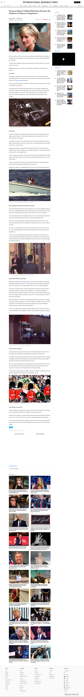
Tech (50, 5)
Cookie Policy (37, 678)
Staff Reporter (13, 18)
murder (28, 58)
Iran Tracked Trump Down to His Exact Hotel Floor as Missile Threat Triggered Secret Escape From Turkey (40, 510)
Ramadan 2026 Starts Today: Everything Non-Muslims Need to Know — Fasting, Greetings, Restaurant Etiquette (62, 25)
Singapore (51, 674)
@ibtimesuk (19, 18)
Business (35, 5)
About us (36, 670)
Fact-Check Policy (38, 683)
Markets (30, 5)
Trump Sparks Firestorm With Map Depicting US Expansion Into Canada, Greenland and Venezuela (40, 604)
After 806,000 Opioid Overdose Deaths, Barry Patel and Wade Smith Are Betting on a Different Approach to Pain (62, 80)
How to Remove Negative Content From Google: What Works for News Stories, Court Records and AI (61, 88)
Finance (21, 678)
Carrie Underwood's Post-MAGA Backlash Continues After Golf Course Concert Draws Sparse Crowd (40, 491)
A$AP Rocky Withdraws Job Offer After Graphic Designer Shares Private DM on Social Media (39, 585)
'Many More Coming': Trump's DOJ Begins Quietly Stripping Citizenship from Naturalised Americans (19, 642)
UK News (25, 5)
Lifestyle (61, 5)
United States (51, 678)
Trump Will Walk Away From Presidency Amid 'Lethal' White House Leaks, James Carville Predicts (18, 623)
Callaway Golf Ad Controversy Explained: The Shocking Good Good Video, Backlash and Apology (40, 529)
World (21, 5)
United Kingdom (52, 676)
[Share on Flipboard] (43, 19)
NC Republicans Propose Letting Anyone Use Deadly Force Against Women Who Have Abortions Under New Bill (19, 604)
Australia (50, 670)
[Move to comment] (49, 19)
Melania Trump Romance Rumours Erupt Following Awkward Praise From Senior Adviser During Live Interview (18, 585)
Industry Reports (23, 690)
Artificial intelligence (23, 681)
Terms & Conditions (38, 674)
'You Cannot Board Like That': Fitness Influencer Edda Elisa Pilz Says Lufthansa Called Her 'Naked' (40, 567)
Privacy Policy (37, 676)
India (50, 672)
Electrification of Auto (23, 676)
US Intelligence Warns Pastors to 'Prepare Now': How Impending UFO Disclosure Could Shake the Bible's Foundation (62, 17)
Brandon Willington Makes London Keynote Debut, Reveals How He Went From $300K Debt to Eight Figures (62, 102)
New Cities (22, 687)
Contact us (36, 672)
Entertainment (55, 5)
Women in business (23, 683)
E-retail (21, 670)
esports (21, 685)
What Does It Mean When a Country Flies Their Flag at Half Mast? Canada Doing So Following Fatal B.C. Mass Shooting (62, 32)
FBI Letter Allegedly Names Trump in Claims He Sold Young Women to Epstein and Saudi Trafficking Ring (18, 529)
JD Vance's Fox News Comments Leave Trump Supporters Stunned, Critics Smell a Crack (40, 642)
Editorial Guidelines (40, 433)
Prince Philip (23, 281)
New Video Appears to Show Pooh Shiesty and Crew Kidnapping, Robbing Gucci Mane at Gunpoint (40, 661)
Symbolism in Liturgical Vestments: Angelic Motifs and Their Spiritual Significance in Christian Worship (62, 73)
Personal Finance (45, 5)
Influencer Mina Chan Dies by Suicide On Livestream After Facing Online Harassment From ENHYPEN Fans (18, 491)
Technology (7, 681)
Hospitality (22, 672)
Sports (6, 687)
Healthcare (22, 674)
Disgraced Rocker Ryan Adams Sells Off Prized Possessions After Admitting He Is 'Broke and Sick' (18, 510)
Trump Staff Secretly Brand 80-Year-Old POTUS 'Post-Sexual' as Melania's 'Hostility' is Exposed (19, 661)
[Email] (47, 19)
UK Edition (79, 5)
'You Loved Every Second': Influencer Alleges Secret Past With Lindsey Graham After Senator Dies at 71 (19, 567)
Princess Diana (18, 80)
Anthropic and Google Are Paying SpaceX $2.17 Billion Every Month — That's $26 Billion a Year (40, 623)
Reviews (66, 5)
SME (39, 5)
